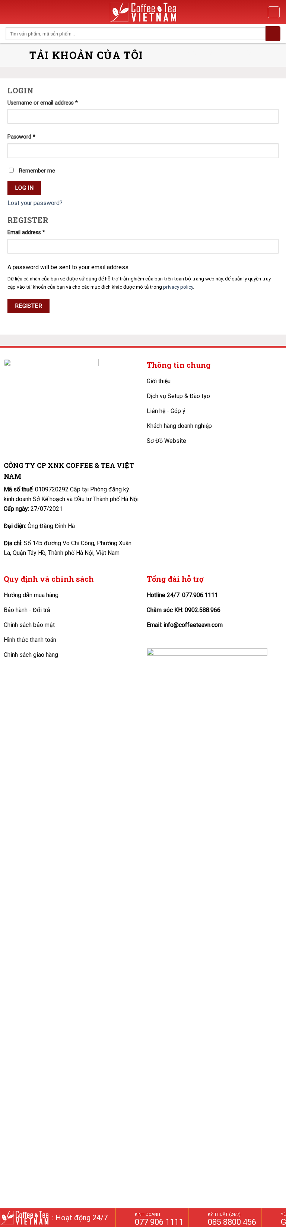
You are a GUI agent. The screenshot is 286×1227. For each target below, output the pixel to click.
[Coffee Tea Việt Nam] (143, 12)
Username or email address (42, 103)
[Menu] (10, 12)
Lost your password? (35, 202)
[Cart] (274, 12)
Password (21, 137)
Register (28, 305)
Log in (24, 187)
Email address (26, 232)
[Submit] (273, 33)
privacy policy (178, 287)
